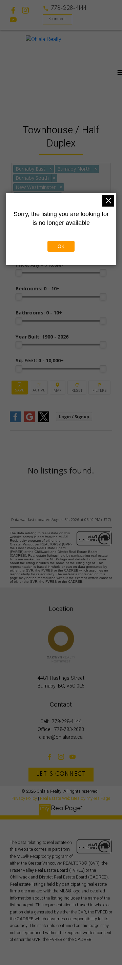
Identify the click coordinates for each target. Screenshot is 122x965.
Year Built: (42, 336)
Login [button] (74, 416)
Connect (57, 19)
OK (61, 246)
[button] (64, 8)
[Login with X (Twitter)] (43, 421)
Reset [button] (76, 387)
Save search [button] (20, 387)
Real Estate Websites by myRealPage (75, 798)
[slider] (19, 272)
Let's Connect (61, 774)
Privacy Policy (24, 798)
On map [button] (58, 387)
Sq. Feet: (40, 360)
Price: (40, 265)
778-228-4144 (68, 8)
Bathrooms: (39, 312)
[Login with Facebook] (15, 421)
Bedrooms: (38, 288)
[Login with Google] (29, 421)
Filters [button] (99, 387)
